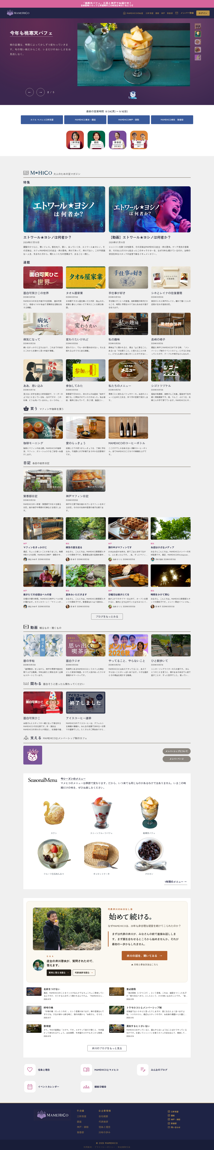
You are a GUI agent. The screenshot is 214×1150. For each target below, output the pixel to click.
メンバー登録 (187, 13)
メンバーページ (177, 758)
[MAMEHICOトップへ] (17, 13)
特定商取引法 (124, 1147)
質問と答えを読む (59, 972)
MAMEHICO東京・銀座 (85, 119)
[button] (198, 26)
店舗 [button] (81, 1110)
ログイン (203, 13)
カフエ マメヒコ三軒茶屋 (41, 119)
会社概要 (103, 1116)
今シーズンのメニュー (73, 779)
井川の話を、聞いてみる (144, 956)
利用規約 (88, 1147)
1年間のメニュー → (176, 881)
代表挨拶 (103, 1121)
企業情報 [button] (106, 1110)
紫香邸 (170, 13)
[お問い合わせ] (176, 13)
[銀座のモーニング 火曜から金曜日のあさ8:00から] (133, 54)
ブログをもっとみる (107, 616)
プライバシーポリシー (104, 1147)
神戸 (163, 13)
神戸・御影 (83, 1127)
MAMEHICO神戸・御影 (128, 119)
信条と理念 (104, 1127)
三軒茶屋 (150, 13)
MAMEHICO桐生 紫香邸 (172, 119)
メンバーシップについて (176, 751)
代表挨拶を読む (84, 972)
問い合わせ (175, 1127)
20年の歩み (104, 1132)
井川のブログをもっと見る (107, 1048)
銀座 (157, 13)
